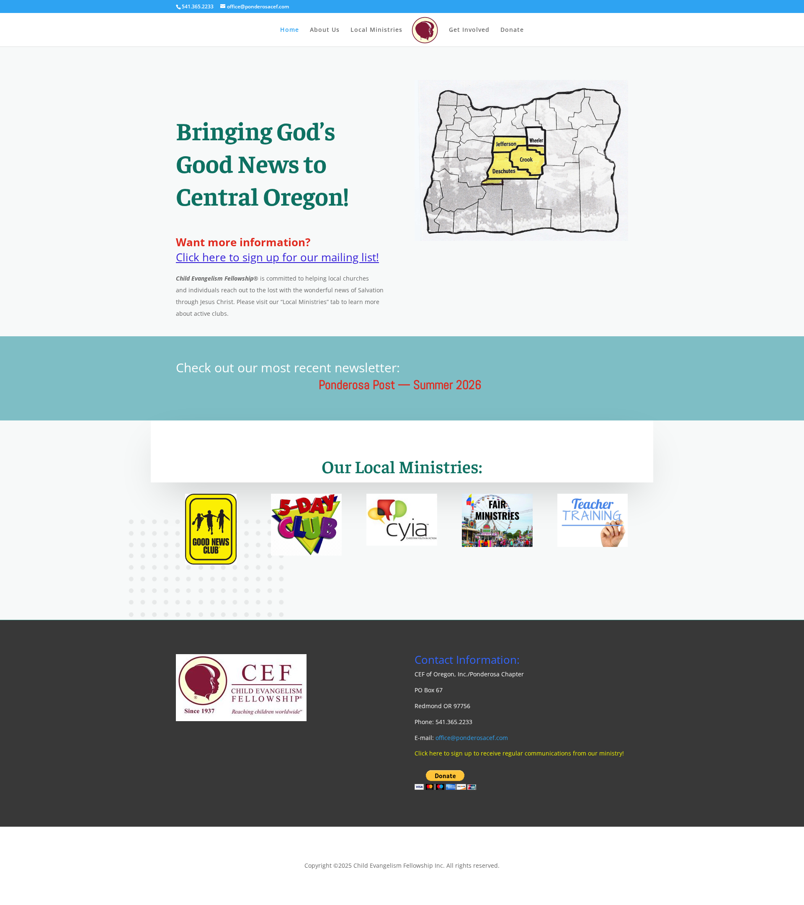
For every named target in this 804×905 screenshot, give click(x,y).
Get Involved (469, 30)
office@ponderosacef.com (472, 738)
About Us (325, 30)
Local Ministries (376, 30)
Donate (512, 30)
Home (289, 30)
